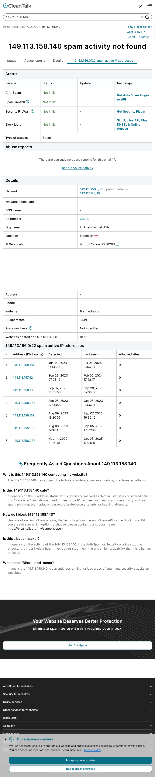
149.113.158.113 (23, 365)
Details (58, 60)
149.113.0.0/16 (90, 193)
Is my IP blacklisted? (139, 26)
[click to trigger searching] (147, 17)
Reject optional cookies (80, 768)
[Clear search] (142, 17)
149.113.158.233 (24, 441)
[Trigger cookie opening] (6, 739)
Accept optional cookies (81, 760)
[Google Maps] (118, 244)
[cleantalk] (17, 5)
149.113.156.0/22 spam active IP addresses (102, 60)
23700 (84, 219)
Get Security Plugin (131, 111)
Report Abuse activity (77, 168)
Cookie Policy (92, 750)
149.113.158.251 (24, 403)
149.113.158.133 (24, 390)
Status (11, 60)
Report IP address (138, 36)
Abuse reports (34, 60)
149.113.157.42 (23, 377)
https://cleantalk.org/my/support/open (35, 528)
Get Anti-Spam (77, 645)
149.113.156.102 (23, 428)
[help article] (28, 102)
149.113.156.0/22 (91, 189)
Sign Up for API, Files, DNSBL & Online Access (132, 124)
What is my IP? (136, 31)
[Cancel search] (140, 6)
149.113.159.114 (23, 415)
